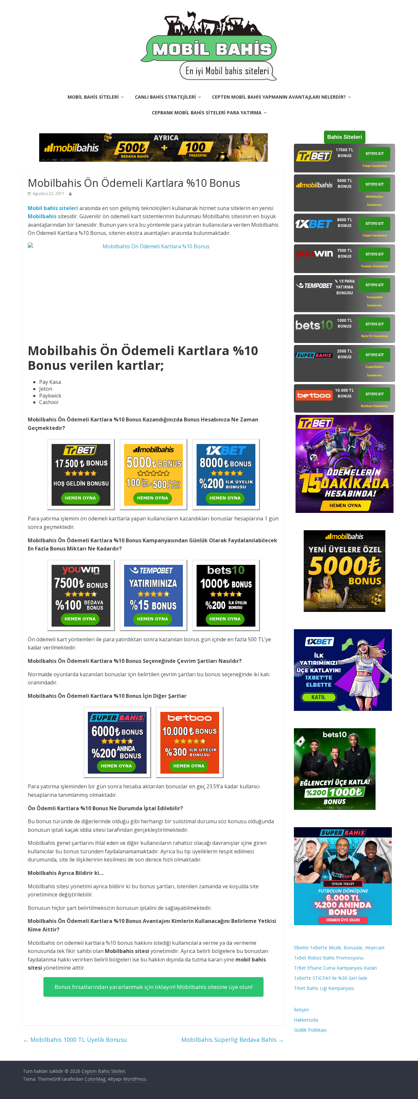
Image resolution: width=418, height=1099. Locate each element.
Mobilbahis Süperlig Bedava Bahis (232, 1039)
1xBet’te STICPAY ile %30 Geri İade (330, 978)
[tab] (344, 158)
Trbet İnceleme (374, 165)
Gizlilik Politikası (310, 1030)
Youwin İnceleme (374, 266)
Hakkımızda (306, 1020)
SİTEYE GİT (374, 154)
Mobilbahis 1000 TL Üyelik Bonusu (75, 1039)
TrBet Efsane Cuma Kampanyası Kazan (335, 968)
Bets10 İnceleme (374, 336)
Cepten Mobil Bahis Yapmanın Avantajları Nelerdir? (279, 97)
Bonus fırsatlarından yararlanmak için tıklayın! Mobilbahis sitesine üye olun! (153, 987)
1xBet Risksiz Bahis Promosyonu (328, 958)
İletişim (301, 1010)
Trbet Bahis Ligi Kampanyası (324, 988)
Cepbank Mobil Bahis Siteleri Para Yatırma (207, 112)
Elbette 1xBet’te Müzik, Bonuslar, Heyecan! (339, 947)
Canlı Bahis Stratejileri (165, 97)
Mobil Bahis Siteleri (93, 97)
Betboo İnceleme (374, 405)
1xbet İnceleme (374, 235)
